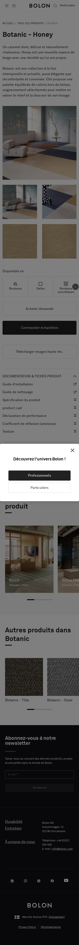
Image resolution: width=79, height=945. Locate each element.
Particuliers (39, 487)
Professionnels (39, 475)
